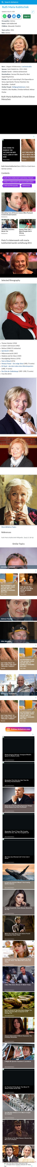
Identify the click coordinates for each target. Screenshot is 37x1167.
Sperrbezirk (5, 351)
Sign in (27, 16)
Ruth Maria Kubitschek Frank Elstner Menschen (18, 178)
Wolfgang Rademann (19, 87)
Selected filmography (11, 186)
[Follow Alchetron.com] (18, 732)
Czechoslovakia (27, 67)
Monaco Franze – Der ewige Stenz (12, 364)
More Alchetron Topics (8, 527)
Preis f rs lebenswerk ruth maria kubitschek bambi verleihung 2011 (18, 182)
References (26, 186)
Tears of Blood (6, 361)
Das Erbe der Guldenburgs (9, 371)
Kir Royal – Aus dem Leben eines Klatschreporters (17, 366)
